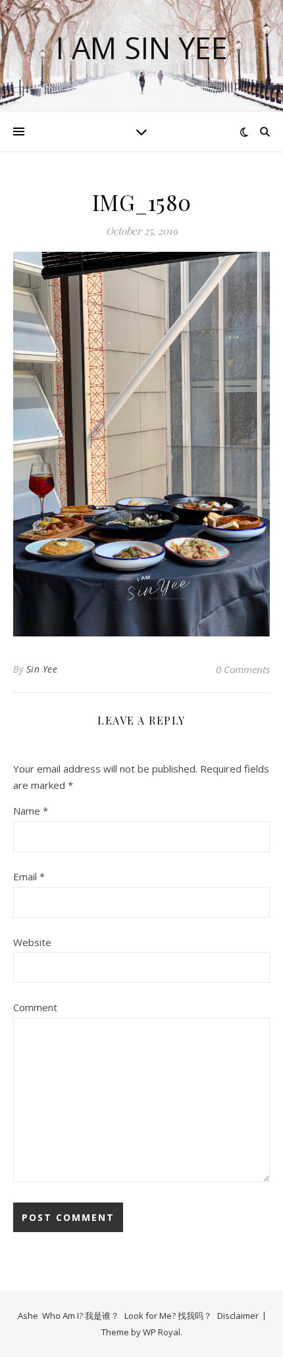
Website (32, 942)
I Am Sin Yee (142, 47)
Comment (35, 1007)
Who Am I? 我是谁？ (80, 1315)
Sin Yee (42, 669)
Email (29, 876)
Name (30, 810)
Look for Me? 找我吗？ (168, 1315)
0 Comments (243, 669)
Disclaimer (238, 1315)
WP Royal (161, 1332)
